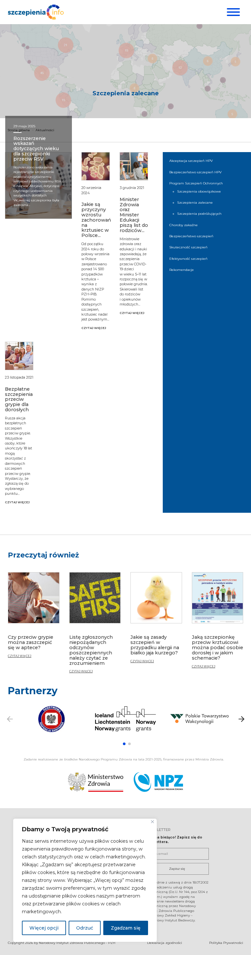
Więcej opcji (44, 928)
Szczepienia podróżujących (199, 213)
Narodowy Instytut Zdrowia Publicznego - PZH (77, 943)
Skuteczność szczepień (188, 247)
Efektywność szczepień (188, 259)
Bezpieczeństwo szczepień (191, 236)
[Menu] (232, 12)
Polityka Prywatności (226, 943)
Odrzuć (84, 928)
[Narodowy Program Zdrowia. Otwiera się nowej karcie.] (158, 782)
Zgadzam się (126, 928)
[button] (124, 744)
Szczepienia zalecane (195, 202)
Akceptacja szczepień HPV (191, 161)
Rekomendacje (181, 270)
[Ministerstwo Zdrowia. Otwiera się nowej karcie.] (95, 782)
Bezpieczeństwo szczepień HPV (195, 172)
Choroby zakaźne (183, 225)
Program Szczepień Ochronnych (196, 183)
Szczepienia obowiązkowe (199, 191)
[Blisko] (152, 821)
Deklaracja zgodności (164, 943)
